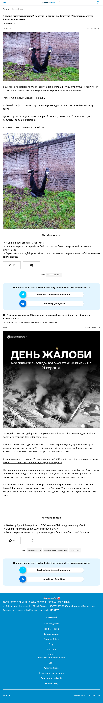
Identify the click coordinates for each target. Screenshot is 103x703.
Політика (51, 649)
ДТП (51, 662)
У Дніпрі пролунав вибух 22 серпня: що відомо (32, 528)
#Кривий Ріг (75, 550)
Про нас (51, 654)
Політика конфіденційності (51, 657)
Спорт (51, 644)
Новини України (51, 628)
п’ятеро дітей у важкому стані (33, 488)
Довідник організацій (51, 678)
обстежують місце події (72, 477)
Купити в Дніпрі (51, 668)
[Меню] (4, 2)
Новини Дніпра (51, 623)
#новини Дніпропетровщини (55, 550)
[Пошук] (97, 2)
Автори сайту (51, 683)
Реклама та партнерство (51, 673)
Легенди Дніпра (51, 639)
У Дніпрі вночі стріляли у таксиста (25, 242)
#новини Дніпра (54, 275)
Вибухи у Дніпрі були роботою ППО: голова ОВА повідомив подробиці (45, 525)
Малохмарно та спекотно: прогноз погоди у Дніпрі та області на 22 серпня (47, 532)
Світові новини (51, 634)
